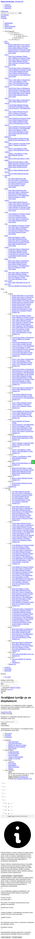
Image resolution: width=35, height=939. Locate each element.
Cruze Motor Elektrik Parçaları (21, 555)
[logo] (4, 11)
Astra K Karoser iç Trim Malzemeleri (19, 128)
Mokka (6, 160)
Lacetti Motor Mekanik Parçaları (17, 252)
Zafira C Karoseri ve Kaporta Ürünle (19, 143)
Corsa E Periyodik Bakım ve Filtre (18, 123)
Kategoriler (7, 8)
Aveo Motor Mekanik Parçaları (17, 229)
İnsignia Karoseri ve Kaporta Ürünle (19, 51)
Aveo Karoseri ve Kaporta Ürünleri (18, 230)
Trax (5, 177)
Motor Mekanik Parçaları (15, 155)
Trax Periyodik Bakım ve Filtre (21, 500)
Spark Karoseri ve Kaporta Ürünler (22, 518)
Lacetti (6, 247)
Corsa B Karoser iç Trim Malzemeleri (19, 108)
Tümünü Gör (16, 312)
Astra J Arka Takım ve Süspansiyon (18, 59)
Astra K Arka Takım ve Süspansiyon (23, 431)
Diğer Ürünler (12, 748)
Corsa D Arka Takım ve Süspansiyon (19, 68)
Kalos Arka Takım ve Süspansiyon (18, 240)
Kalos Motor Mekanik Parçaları (17, 239)
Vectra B (7, 172)
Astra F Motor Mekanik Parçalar (17, 101)
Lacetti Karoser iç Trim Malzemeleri (22, 617)
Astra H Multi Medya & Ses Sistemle (19, 93)
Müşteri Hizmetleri (9, 26)
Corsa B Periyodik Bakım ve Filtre (18, 106)
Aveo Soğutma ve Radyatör (20, 582)
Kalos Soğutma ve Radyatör (20, 600)
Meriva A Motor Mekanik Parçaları (18, 170)
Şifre (2, 684)
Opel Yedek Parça (13, 742)
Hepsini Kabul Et (18, 876)
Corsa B (6, 103)
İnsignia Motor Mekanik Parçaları (18, 48)
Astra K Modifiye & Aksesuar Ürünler (19, 127)
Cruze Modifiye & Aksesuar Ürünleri (19, 214)
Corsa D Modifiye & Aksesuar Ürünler (19, 70)
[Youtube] (7, 735)
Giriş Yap (3, 689)
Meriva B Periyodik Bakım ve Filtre (18, 158)
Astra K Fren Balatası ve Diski (17, 130)
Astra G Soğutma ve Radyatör (17, 113)
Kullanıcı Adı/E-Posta (7, 680)
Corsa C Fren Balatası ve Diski (17, 81)
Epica (6, 271)
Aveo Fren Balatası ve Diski (20, 577)
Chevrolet (7, 175)
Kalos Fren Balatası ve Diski (16, 237)
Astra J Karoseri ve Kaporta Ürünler (19, 63)
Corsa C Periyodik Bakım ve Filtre (18, 83)
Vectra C (7, 147)
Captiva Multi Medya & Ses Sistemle (23, 535)
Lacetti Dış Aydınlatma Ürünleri (17, 250)
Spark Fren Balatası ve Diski (16, 197)
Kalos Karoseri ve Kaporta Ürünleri (18, 242)
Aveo (6, 224)
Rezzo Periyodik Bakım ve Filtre (21, 637)
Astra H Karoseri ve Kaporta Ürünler (19, 90)
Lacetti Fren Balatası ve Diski (20, 620)
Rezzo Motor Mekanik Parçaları (17, 262)
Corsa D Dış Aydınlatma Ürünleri (22, 354)
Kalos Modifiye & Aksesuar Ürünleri (23, 602)
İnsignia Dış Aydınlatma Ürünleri (21, 310)
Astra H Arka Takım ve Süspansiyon (19, 88)
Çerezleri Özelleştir (6, 876)
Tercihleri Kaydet (16, 937)
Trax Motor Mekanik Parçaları (17, 178)
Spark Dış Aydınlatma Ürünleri (21, 516)
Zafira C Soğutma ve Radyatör (17, 145)
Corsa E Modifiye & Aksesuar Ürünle (19, 118)
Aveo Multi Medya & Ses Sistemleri (22, 578)
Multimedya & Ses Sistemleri (16, 747)
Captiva (6, 200)
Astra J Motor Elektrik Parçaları (21, 324)
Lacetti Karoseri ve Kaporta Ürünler (18, 254)
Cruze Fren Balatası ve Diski (16, 215)
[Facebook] (8, 733)
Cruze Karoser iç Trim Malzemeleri (22, 557)
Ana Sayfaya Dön (6, 712)
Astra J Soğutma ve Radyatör (20, 331)
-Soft (9, 816)
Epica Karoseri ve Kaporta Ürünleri (18, 276)
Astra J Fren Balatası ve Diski (20, 329)
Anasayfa (11, 762)
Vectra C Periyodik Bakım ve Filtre (18, 150)
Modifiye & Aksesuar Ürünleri (17, 745)
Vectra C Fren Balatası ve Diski (17, 148)
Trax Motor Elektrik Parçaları (16, 183)
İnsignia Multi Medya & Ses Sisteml (18, 44)
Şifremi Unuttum (15, 687)
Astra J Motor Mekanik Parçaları (17, 61)
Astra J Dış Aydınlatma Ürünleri (17, 56)
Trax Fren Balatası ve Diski (16, 185)
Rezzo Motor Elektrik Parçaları (17, 264)
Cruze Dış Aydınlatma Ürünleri (17, 217)
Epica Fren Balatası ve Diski (16, 277)
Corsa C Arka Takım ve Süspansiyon (19, 80)
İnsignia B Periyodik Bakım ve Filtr (18, 140)
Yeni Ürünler (8, 28)
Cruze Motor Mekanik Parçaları (17, 220)
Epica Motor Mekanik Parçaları (17, 274)
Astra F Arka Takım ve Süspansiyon (19, 100)
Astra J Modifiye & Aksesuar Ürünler (19, 58)
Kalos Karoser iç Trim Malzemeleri (22, 597)
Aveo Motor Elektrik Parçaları (17, 232)
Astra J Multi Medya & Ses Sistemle (22, 327)
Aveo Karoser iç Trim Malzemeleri (22, 575)
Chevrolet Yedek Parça (15, 743)
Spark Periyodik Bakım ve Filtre (21, 515)
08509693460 (24, 777)
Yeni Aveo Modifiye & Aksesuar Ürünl (19, 286)
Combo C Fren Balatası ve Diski (17, 153)
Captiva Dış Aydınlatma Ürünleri (21, 540)
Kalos (6, 235)
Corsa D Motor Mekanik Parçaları (18, 71)
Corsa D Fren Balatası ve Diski (21, 347)
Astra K (6, 125)
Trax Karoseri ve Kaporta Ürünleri (18, 182)
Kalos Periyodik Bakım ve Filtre (21, 599)
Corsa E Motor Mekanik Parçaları (18, 120)
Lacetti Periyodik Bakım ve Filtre (22, 622)
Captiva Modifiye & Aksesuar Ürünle (19, 207)
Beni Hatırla (7, 687)
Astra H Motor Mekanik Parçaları (18, 95)
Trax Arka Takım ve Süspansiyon (18, 180)
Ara (20, 13)
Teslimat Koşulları (13, 752)
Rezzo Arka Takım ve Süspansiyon (18, 261)
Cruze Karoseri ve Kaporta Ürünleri (22, 553)
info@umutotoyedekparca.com (23, 778)
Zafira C (6, 142)
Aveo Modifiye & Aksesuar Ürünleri (19, 225)
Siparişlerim (7, 6)
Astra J (6, 54)
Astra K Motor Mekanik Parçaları (18, 133)
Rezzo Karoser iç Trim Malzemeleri (18, 266)
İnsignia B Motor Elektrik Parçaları (18, 138)
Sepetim (10, 768)
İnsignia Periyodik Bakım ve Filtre (22, 309)
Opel (5, 41)
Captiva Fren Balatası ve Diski (21, 533)
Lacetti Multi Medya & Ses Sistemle (22, 619)
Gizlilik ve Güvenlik (14, 758)
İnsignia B (7, 137)
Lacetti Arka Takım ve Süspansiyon (18, 249)
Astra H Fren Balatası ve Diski (21, 381)
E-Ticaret (13, 816)
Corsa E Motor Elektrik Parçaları (18, 121)
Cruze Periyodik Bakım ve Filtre (21, 560)
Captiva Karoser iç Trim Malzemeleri (23, 532)
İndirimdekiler (8, 23)
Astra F (6, 98)
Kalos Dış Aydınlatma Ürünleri (21, 604)
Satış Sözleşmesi (13, 755)
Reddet (21, 869)
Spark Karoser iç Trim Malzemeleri (18, 195)
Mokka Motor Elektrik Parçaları (17, 167)
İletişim (6, 25)
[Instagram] (8, 737)
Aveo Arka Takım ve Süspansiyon (18, 227)
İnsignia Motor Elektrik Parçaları (21, 304)
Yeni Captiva (8, 281)
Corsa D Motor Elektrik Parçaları (18, 73)
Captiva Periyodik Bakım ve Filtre (22, 537)
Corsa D (6, 66)
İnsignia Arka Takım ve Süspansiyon (19, 46)
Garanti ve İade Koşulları (15, 757)
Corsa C (6, 78)
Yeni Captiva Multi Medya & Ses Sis (19, 282)
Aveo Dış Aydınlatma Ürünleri (21, 583)
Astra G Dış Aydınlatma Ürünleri (18, 115)
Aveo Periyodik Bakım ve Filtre (21, 580)
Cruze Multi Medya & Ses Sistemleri (23, 558)
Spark (6, 188)
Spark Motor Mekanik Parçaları (17, 194)
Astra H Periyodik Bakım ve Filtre (22, 377)
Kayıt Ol (10, 689)
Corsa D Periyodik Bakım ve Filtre (22, 352)
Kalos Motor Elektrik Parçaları (17, 244)
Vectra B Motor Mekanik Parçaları (18, 173)
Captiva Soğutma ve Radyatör (21, 538)
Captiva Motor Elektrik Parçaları (17, 202)
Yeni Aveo (7, 284)
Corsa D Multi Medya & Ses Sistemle (23, 349)
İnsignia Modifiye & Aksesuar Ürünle (19, 49)
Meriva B (7, 157)
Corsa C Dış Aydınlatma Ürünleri (18, 85)
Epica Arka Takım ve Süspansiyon (18, 272)
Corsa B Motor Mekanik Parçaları (18, 105)
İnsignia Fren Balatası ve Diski (21, 305)
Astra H (6, 86)
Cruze (6, 212)
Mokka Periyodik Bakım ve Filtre (18, 162)
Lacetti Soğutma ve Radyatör (20, 624)
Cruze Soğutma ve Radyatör (20, 562)
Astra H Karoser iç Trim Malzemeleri (19, 91)
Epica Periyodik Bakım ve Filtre (17, 279)
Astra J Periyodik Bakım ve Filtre (22, 332)
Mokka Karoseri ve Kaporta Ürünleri (19, 163)
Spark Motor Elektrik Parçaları (17, 190)
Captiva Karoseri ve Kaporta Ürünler (19, 209)
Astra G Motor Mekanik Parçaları (18, 111)
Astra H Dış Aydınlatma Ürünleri (21, 382)
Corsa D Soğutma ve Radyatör (21, 351)
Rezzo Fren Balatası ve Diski (16, 267)
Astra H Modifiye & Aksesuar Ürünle (23, 379)
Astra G (6, 110)
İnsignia (6, 43)
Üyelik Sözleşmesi (13, 753)
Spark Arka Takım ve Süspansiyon (18, 192)
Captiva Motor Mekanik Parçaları (18, 205)
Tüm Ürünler (12, 53)
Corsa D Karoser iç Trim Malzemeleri (19, 75)
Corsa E (6, 116)
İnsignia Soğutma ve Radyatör (21, 307)
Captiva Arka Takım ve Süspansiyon (19, 204)
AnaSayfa (7, 4)
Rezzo (6, 259)
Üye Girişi (7, 677)
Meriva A (7, 168)
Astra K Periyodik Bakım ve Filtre (18, 132)
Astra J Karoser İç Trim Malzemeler (22, 325)
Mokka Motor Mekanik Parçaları (18, 165)
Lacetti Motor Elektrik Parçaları (17, 256)
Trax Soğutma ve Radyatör (20, 501)
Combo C (7, 152)
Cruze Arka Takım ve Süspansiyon (18, 219)
